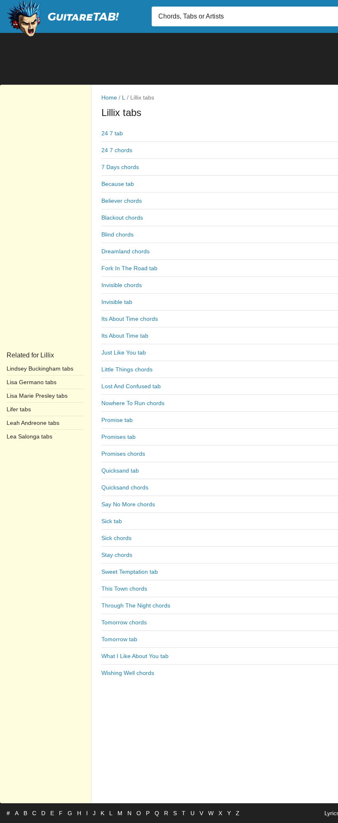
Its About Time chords (129, 318)
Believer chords (121, 200)
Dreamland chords (125, 251)
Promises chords (123, 453)
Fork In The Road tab (129, 268)
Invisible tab (116, 302)
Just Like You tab (123, 352)
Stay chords (116, 555)
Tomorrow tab (119, 639)
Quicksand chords (124, 487)
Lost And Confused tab (131, 386)
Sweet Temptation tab (129, 571)
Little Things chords (127, 369)
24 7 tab (112, 133)
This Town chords (124, 588)
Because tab (117, 184)
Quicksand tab (120, 470)
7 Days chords (120, 167)
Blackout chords (122, 217)
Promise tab (117, 420)
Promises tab (118, 437)
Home (109, 97)
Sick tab (111, 521)
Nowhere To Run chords (132, 403)
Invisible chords (121, 285)
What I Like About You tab (135, 656)
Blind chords (117, 234)
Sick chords (116, 538)
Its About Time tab (124, 335)
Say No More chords (128, 504)
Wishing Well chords (127, 673)
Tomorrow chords (124, 622)
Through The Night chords (135, 605)
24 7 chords (116, 150)
